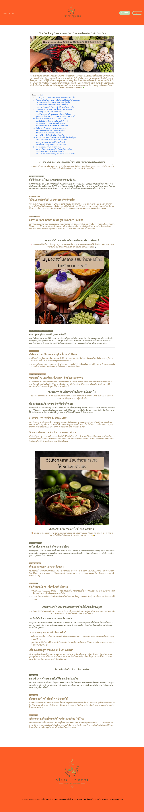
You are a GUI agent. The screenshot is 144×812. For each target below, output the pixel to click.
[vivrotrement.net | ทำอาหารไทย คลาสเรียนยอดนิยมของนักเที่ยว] (72, 12)
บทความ (12, 13)
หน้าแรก (4, 13)
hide (42, 95)
